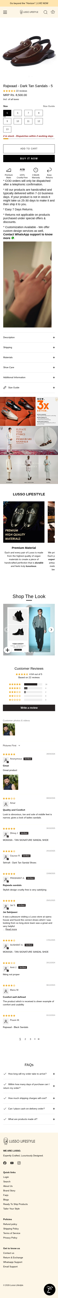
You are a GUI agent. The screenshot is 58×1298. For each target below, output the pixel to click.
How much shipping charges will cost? (27, 1098)
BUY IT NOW (29, 158)
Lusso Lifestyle (16, 1285)
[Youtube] (12, 1163)
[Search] (45, 12)
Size (29, 106)
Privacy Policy (10, 1237)
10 (17, 121)
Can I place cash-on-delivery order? (26, 1108)
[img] (9, 754)
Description (9, 337)
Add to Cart (29, 148)
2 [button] (25, 1039)
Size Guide (49, 106)
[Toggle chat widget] (49, 1289)
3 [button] (30, 1039)
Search (6, 1181)
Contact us (8, 1253)
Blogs (6, 1199)
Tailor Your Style (11, 1208)
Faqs (5, 1195)
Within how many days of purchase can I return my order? (26, 1086)
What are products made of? (22, 1119)
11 (28, 121)
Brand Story (9, 1190)
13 (7, 129)
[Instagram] (19, 1163)
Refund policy (10, 1224)
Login (6, 1177)
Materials (8, 357)
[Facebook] (4, 1163)
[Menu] (5, 12)
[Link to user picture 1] (10, 782)
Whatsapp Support (12, 1262)
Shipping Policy (11, 1228)
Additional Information (14, 377)
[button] (9, 91)
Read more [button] (11, 929)
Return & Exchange (13, 1257)
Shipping (7, 347)
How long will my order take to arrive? (27, 1073)
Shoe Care (8, 367)
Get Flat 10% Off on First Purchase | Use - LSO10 (29, 3)
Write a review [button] (29, 707)
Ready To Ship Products (15, 1204)
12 (39, 121)
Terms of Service (11, 1233)
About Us (8, 1186)
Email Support (10, 1266)
